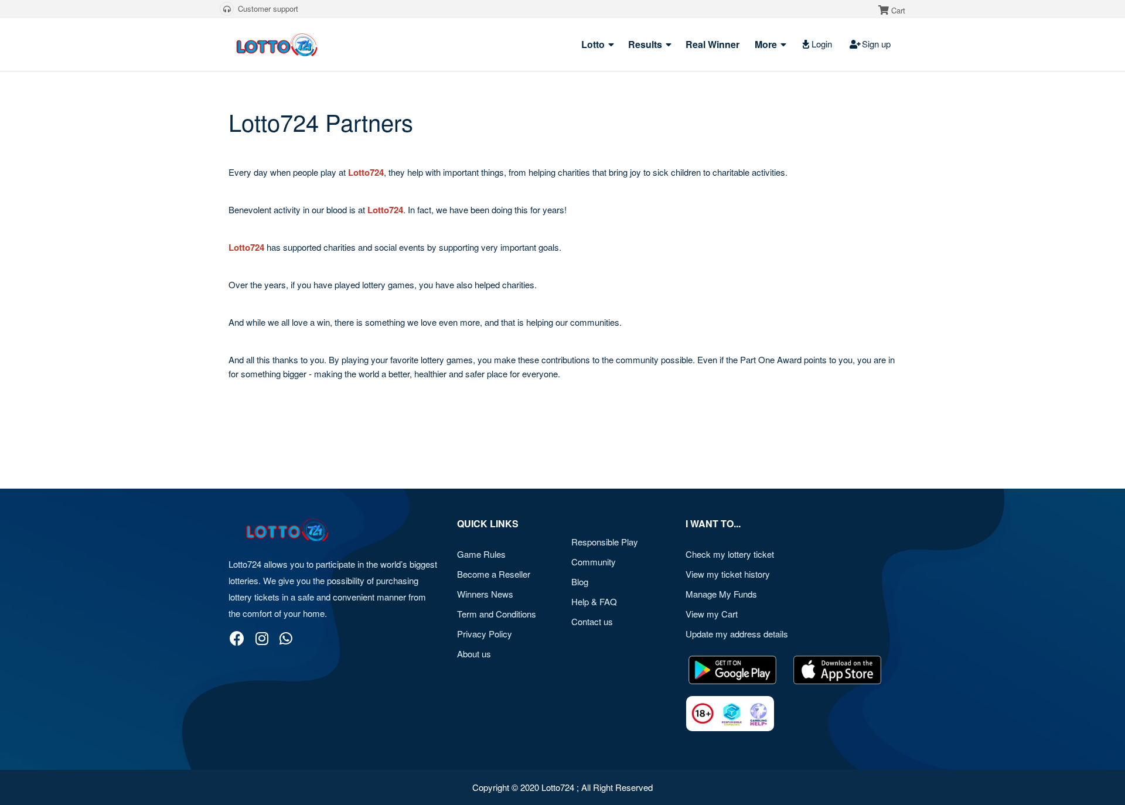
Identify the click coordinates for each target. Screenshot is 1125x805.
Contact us (592, 621)
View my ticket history (728, 574)
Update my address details (737, 633)
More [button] (767, 44)
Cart (898, 10)
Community (593, 561)
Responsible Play (604, 541)
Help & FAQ (594, 601)
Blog (579, 581)
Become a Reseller (493, 574)
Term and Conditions (496, 614)
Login (822, 43)
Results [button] (646, 44)
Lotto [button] (594, 44)
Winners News (485, 594)
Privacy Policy (484, 633)
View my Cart (712, 614)
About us (474, 653)
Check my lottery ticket (730, 554)
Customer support (268, 8)
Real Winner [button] (714, 44)
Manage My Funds (721, 594)
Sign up (876, 43)
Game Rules (481, 554)
